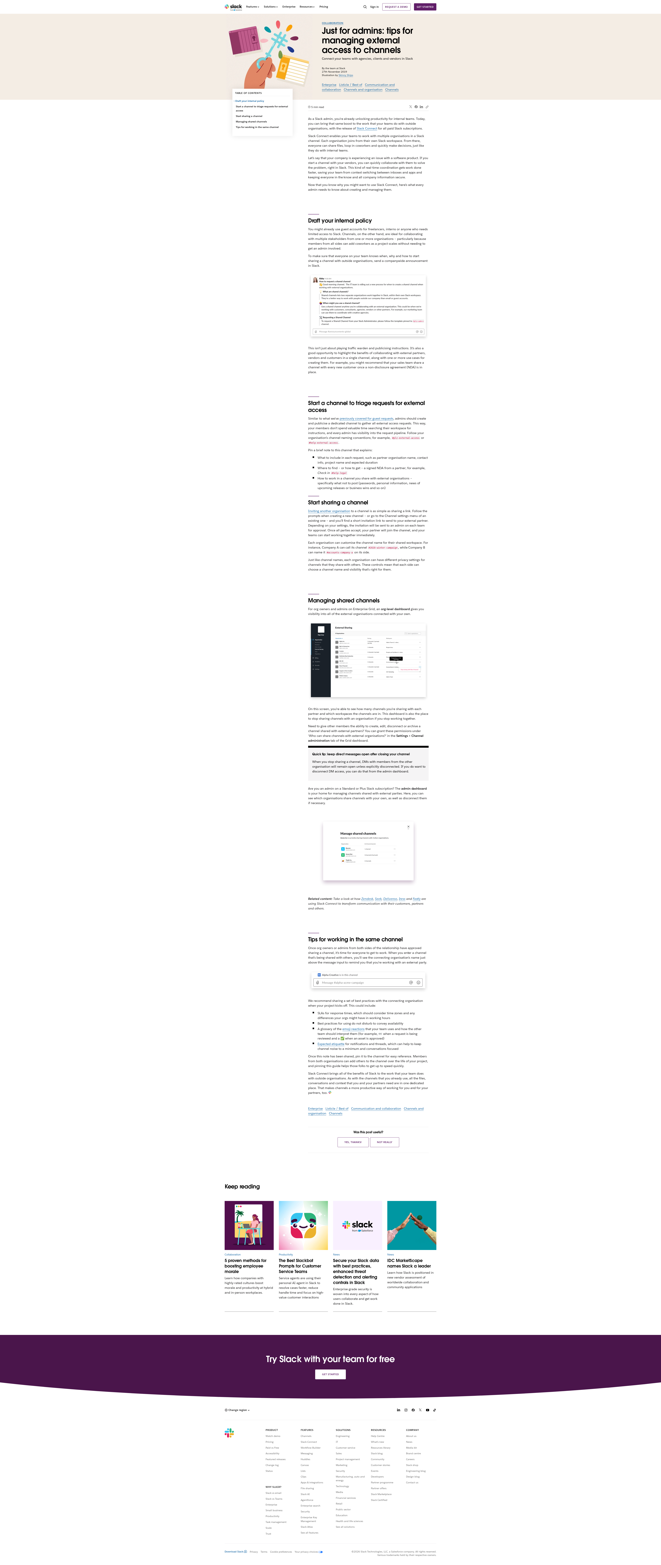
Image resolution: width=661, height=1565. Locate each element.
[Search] (365, 7)
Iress (402, 899)
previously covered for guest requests (366, 418)
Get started (425, 6)
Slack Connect (367, 128)
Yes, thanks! (353, 1142)
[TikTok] (434, 1410)
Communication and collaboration (376, 1109)
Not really (384, 1142)
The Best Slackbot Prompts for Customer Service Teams (300, 1266)
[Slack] (233, 7)
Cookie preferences (281, 1551)
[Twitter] (410, 107)
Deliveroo (390, 899)
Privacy (254, 1551)
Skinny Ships (346, 75)
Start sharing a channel (249, 116)
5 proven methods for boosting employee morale (245, 1266)
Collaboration (332, 23)
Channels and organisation (363, 89)
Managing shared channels (251, 121)
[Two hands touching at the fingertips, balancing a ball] (411, 1225)
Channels (392, 89)
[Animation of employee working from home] (249, 1225)
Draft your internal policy (250, 100)
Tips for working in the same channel (257, 127)
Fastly (417, 899)
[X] (420, 1410)
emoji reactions (353, 1029)
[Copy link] (426, 106)
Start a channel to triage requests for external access (262, 108)
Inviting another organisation (329, 511)
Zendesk (367, 899)
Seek (378, 899)
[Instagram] (405, 1410)
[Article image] (303, 1225)
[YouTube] (427, 1410)
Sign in (374, 6)
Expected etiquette (331, 1044)
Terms (264, 1551)
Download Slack (234, 1551)
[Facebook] (416, 106)
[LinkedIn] (421, 107)
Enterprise (329, 85)
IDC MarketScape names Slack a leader (409, 1263)
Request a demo (396, 6)
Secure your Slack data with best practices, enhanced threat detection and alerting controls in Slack (356, 1271)
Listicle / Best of (350, 85)
